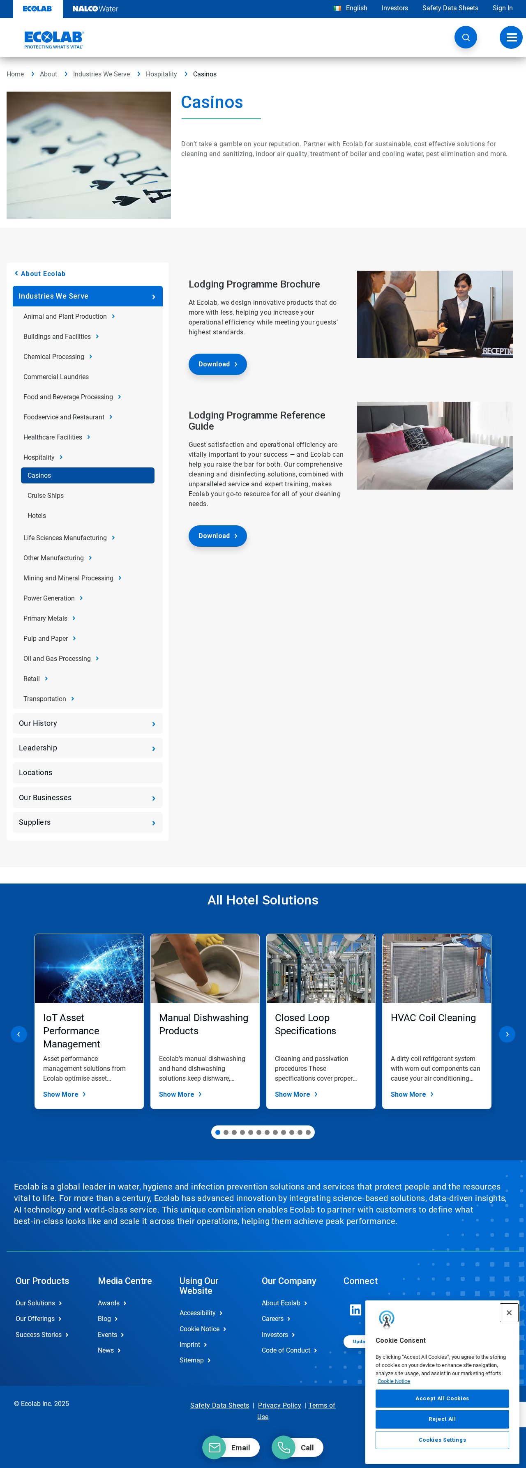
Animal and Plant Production (65, 316)
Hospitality (161, 74)
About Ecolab (43, 274)
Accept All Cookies (442, 1398)
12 (308, 1132)
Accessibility (198, 1313)
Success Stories (39, 1335)
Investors (395, 8)
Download (214, 364)
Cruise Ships (46, 495)
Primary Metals (45, 618)
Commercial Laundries (56, 377)
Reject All (442, 1419)
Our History (38, 723)
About (48, 74)
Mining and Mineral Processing (68, 578)
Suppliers (35, 822)
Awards (109, 1303)
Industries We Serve (101, 74)
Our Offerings (35, 1319)
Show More (60, 1094)
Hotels (37, 516)
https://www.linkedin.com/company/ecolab (356, 1310)
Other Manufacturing (53, 558)
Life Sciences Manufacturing (65, 538)
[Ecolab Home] (46, 40)
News (106, 1350)
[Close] (509, 1313)
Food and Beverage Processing (68, 397)
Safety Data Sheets (450, 8)
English (355, 8)
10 (291, 1132)
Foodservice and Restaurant (63, 417)
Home (15, 74)
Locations (36, 772)
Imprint (190, 1344)
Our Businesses (45, 797)
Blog (104, 1319)
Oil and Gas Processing (57, 659)
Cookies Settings (442, 1440)
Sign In (503, 8)
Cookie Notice (394, 1381)
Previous (19, 1034)
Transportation (44, 699)
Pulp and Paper (45, 638)
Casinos (39, 475)
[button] (465, 37)
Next (507, 1034)
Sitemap (192, 1360)
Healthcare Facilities (52, 437)
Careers (273, 1319)
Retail (31, 679)
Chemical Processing (53, 357)
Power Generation (49, 598)
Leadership (38, 747)
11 (300, 1132)
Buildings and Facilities (57, 337)
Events (107, 1335)
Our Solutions (35, 1303)
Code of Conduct (286, 1350)
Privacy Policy (279, 1405)
